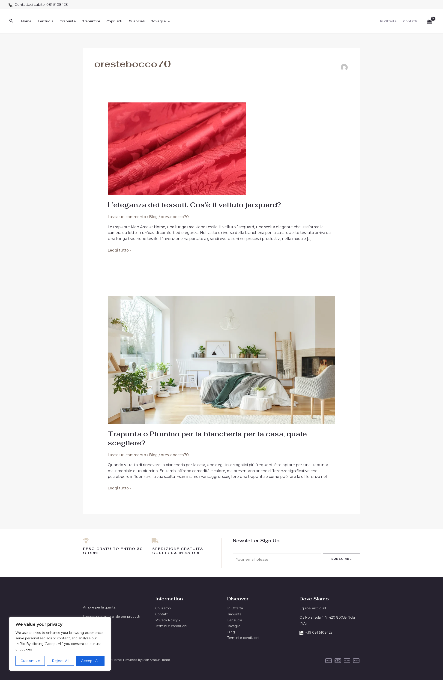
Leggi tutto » (120, 249)
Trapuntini (91, 21)
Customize (30, 661)
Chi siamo (163, 608)
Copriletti (114, 21)
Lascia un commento (127, 217)
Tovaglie (158, 21)
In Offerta (388, 21)
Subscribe (341, 558)
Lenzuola (46, 21)
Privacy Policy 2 (167, 620)
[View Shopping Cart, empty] (429, 21)
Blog (153, 217)
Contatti (410, 21)
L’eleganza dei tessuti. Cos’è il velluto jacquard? (194, 204)
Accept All (90, 661)
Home (26, 21)
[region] (60, 644)
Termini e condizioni (171, 626)
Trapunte (68, 21)
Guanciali (137, 21)
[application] (168, 21)
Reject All (60, 661)
